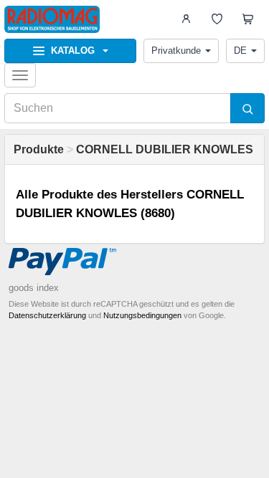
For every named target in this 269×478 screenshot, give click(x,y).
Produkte (39, 149)
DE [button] (240, 50)
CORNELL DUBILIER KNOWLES (164, 149)
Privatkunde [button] (176, 50)
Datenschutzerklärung (47, 315)
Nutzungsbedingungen (142, 315)
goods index (34, 287)
